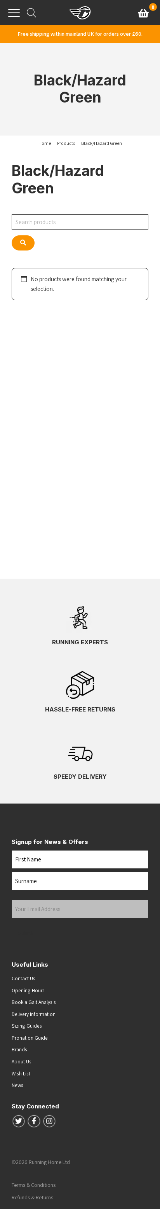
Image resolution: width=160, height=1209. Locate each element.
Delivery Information (34, 1014)
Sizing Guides (27, 1025)
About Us (21, 1061)
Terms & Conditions (34, 1184)
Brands (19, 1049)
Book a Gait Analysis (34, 1002)
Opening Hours (28, 990)
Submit (26, 933)
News (17, 1085)
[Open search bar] (31, 12)
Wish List (21, 1073)
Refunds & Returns (32, 1197)
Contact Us (23, 978)
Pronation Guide (30, 1037)
